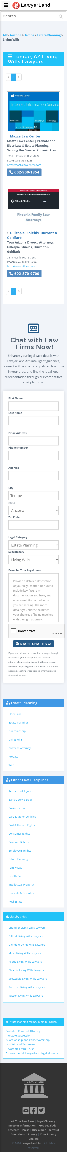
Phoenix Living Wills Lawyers (26, 970)
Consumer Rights (19, 833)
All (5, 35)
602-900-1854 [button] (26, 172)
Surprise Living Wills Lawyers (27, 987)
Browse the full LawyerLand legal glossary (32, 1053)
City (10, 488)
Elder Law (15, 714)
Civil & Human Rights (22, 825)
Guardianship (17, 731)
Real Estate (15, 901)
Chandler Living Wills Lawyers (27, 927)
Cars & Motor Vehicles (22, 816)
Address (13, 467)
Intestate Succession (18, 1035)
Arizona (15, 35)
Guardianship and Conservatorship (28, 1040)
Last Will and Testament (21, 1044)
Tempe (29, 35)
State (11, 502)
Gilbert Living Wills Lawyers (26, 936)
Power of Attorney (20, 748)
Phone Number (18, 447)
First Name (15, 398)
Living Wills (16, 739)
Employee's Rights (20, 850)
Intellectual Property (21, 884)
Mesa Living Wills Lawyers (25, 953)
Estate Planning (49, 35)
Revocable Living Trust (20, 1049)
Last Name (15, 413)
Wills (12, 765)
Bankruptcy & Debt (20, 799)
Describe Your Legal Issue (24, 570)
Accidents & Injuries (21, 791)
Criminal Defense (19, 842)
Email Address (17, 433)
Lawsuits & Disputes (21, 893)
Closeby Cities (18, 916)
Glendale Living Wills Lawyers (27, 944)
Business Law (17, 808)
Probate (13, 756)
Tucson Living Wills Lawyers (26, 995)
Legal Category (17, 537)
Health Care (16, 876)
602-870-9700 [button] (26, 273)
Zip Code (14, 517)
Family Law (15, 867)
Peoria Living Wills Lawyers (25, 961)
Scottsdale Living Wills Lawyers (28, 978)
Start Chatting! (35, 643)
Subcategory (16, 552)
